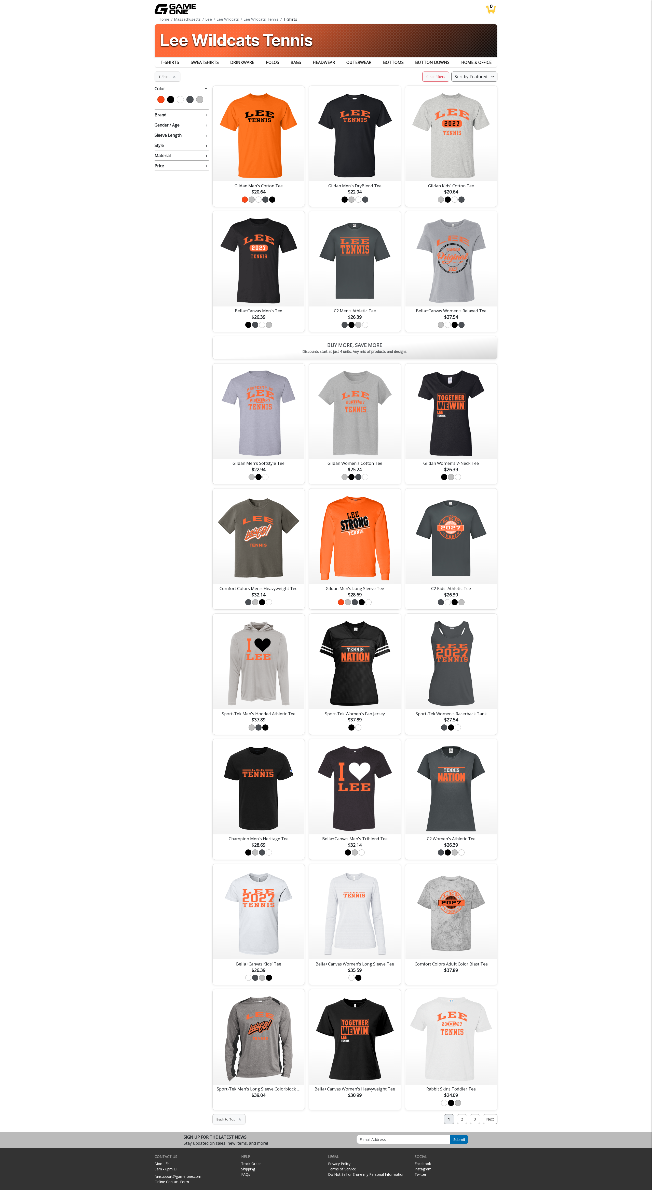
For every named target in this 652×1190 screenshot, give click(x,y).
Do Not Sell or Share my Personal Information (366, 1174)
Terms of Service (342, 1169)
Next (490, 1119)
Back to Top (228, 1119)
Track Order (251, 1163)
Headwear (324, 62)
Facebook (423, 1163)
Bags (296, 62)
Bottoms (393, 62)
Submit (459, 1139)
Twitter (420, 1174)
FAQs (245, 1174)
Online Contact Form (172, 1181)
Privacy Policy (339, 1163)
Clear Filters (435, 76)
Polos (272, 62)
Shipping (248, 1169)
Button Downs (432, 62)
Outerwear (358, 62)
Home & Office (476, 62)
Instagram (423, 1169)
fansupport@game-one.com (178, 1176)
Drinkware (242, 62)
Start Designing (258, 171)
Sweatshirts (205, 62)
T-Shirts (169, 62)
